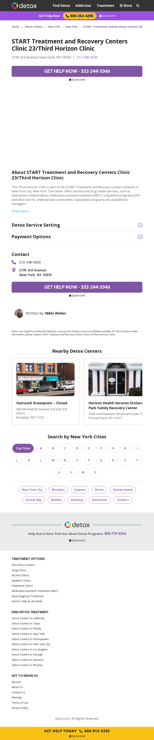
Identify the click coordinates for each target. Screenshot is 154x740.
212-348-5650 (86, 57)
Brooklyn (58, 490)
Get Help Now (49, 16)
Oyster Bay (33, 500)
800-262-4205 (81, 15)
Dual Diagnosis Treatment (28, 596)
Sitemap (17, 697)
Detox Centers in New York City (31, 644)
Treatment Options (28, 559)
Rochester (99, 500)
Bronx (99, 490)
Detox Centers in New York (28, 634)
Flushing (77, 500)
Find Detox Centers (23, 565)
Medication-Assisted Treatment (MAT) (35, 591)
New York (54, 26)
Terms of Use (20, 702)
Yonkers (123, 500)
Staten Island (122, 490)
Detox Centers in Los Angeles (30, 649)
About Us (17, 687)
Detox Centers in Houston (27, 660)
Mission (16, 682)
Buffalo (56, 500)
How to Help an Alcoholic (27, 601)
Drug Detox (19, 570)
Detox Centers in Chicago (27, 654)
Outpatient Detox (22, 585)
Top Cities (23, 448)
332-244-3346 (77, 71)
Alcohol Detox (20, 575)
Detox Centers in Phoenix (27, 665)
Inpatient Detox (21, 580)
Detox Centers (33, 26)
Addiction (83, 5)
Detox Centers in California (28, 618)
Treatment (105, 5)
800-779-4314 (115, 533)
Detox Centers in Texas (26, 623)
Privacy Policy (20, 708)
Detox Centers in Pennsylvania (30, 639)
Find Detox (61, 5)
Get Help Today (77, 730)
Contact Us (18, 692)
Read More (20, 211)
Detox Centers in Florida (26, 628)
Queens (80, 490)
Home (15, 26)
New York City (32, 490)
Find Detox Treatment (30, 612)
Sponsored (108, 15)
